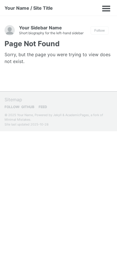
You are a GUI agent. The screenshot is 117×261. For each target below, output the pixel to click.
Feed (43, 107)
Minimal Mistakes (17, 120)
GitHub (27, 107)
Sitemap (13, 99)
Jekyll (57, 115)
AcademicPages (77, 115)
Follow (99, 30)
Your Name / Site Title (29, 8)
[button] (74, 8)
